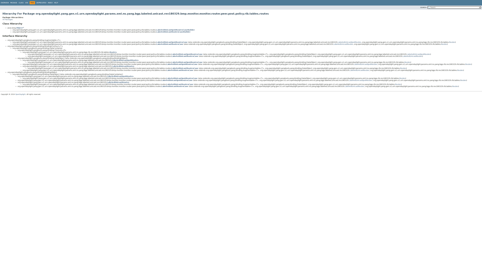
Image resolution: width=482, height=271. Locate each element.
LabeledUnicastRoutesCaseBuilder (173, 32)
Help (56, 3)
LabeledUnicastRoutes (343, 44)
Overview (5, 3)
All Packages (8, 19)
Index (50, 3)
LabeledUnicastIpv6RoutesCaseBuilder (175, 30)
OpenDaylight (20, 94)
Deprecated (41, 3)
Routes (452, 42)
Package (13, 3)
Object (19, 28)
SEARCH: (423, 7)
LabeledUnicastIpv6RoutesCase (172, 42)
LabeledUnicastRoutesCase (169, 44)
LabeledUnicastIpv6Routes (349, 42)
